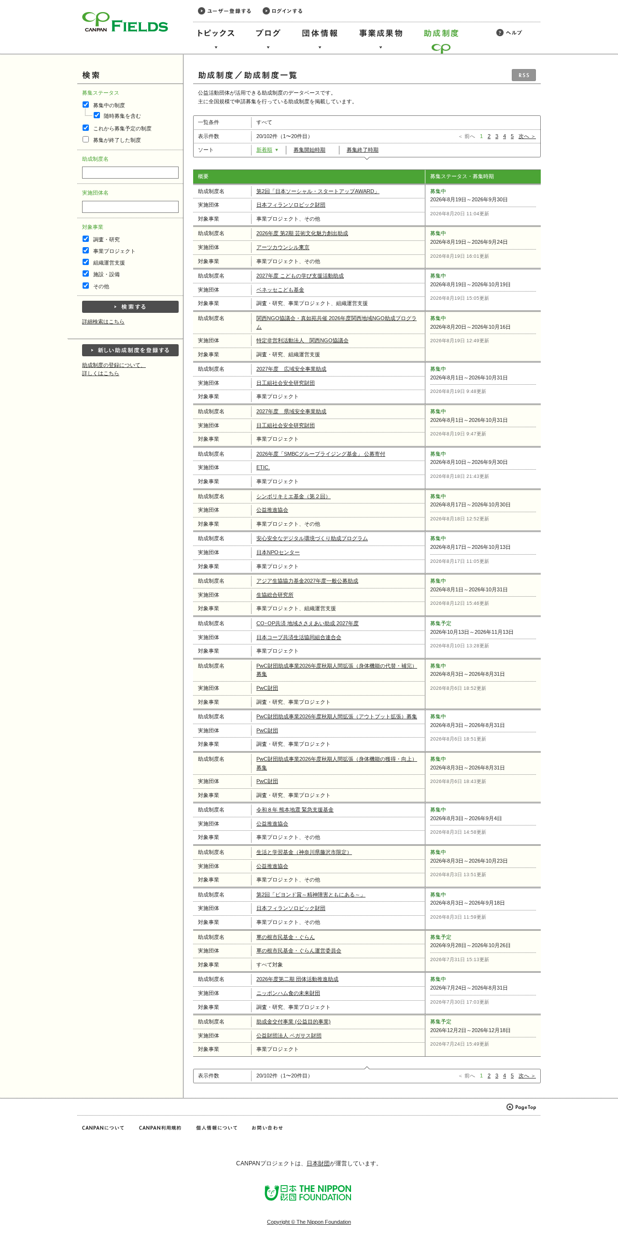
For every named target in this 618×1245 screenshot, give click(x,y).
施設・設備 (106, 274)
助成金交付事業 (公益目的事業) (293, 1021)
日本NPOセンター (278, 552)
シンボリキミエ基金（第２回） (293, 496)
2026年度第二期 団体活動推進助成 (297, 979)
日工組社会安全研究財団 (285, 383)
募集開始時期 (309, 150)
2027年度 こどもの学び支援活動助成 (300, 276)
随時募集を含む (122, 116)
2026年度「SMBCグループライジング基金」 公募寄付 (320, 454)
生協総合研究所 (275, 595)
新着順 (264, 150)
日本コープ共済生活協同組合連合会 (298, 637)
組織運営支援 (109, 263)
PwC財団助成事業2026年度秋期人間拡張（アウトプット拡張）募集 (336, 716)
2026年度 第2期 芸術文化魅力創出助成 (302, 233)
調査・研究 (106, 239)
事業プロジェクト (114, 251)
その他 (101, 286)
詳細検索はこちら (103, 321)
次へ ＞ (527, 136)
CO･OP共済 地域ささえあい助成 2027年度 (307, 623)
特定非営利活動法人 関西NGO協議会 (302, 340)
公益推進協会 (272, 510)
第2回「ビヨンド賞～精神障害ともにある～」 (310, 894)
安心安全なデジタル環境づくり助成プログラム (312, 538)
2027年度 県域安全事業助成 (291, 411)
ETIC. (263, 467)
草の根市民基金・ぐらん (285, 937)
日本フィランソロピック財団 (290, 205)
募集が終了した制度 (117, 140)
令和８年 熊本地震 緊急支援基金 (295, 809)
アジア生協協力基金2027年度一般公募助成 (307, 581)
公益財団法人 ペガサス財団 (289, 1035)
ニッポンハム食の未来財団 (288, 993)
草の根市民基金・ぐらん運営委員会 (298, 950)
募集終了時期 (363, 150)
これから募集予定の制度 (122, 128)
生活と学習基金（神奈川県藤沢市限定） (304, 852)
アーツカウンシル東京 (282, 247)
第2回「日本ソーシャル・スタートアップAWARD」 (317, 191)
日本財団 (318, 1163)
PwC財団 (267, 688)
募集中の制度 (109, 105)
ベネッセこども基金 (280, 290)
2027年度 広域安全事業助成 (291, 369)
